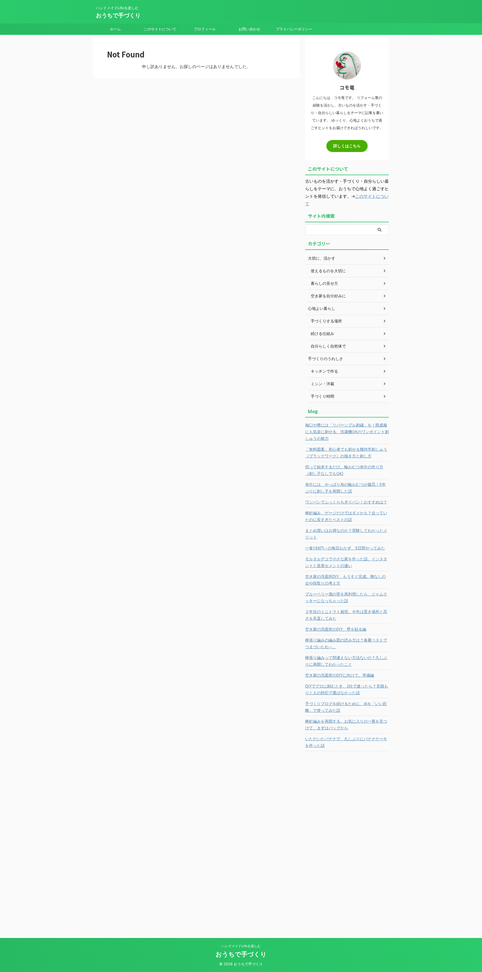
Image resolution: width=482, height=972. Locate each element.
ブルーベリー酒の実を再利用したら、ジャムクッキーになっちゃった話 (346, 597)
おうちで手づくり (118, 15)
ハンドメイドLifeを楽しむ (241, 946)
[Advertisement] (347, 840)
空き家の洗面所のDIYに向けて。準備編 (339, 675)
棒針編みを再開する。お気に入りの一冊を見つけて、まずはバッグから (346, 724)
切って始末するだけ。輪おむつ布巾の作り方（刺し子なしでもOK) (344, 470)
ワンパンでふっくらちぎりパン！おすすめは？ (346, 502)
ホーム (115, 29)
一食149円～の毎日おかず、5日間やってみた (345, 548)
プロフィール (205, 29)
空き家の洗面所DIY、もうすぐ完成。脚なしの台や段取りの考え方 (345, 579)
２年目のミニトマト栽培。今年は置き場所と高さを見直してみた (346, 615)
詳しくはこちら (347, 146)
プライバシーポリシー (294, 29)
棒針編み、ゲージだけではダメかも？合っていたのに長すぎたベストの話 (346, 516)
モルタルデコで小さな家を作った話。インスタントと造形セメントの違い (346, 562)
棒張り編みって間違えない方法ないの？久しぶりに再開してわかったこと (346, 661)
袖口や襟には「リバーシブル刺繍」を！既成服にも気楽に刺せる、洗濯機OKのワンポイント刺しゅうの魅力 (347, 432)
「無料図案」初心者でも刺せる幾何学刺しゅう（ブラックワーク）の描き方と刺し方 (346, 452)
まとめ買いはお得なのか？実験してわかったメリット (346, 533)
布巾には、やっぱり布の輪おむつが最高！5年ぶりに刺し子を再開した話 (345, 487)
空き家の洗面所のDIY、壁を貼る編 (335, 629)
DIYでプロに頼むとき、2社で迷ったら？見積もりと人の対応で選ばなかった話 (346, 689)
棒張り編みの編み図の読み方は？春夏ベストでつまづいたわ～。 (346, 643)
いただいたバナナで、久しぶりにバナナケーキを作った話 (346, 742)
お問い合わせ (249, 29)
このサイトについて (160, 29)
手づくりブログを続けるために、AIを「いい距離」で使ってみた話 (346, 707)
